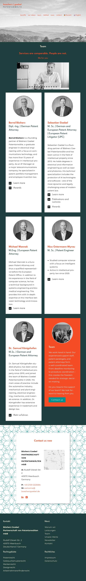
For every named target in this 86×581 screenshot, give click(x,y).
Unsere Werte (51, 537)
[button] (23, 183)
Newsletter (50, 540)
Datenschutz (51, 561)
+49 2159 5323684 (32, 485)
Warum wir (50, 527)
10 (51, 86)
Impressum (50, 558)
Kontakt (48, 543)
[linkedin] (22, 497)
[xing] (27, 497)
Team (47, 534)
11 (53, 86)
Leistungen (50, 530)
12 (56, 86)
